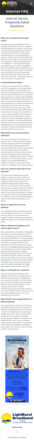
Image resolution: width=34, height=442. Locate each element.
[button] (14, 404)
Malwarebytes (5, 266)
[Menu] (31, 3)
